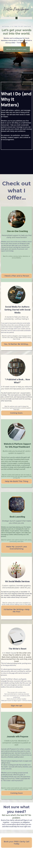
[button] (16, 18)
